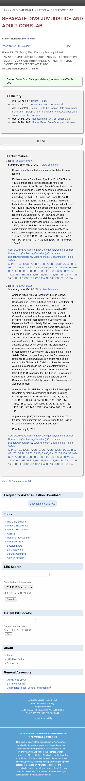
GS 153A (29, 278)
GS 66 (45, 267)
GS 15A (61, 263)
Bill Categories (15, 549)
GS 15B (71, 263)
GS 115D (33, 271)
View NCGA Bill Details (16, 45)
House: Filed (39, 100)
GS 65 (37, 267)
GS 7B (36, 263)
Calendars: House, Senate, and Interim (29, 687)
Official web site (16, 679)
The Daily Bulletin (16, 521)
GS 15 (52, 263)
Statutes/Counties (16, 553)
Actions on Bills (15, 541)
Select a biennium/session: (18, 582)
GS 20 (21, 267)
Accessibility (46, 718)
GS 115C (22, 271)
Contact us (12, 663)
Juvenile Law (33, 249)
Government (53, 253)
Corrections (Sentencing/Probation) (27, 253)
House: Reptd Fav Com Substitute (51, 118)
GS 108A (73, 267)
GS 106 (63, 267)
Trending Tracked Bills (19, 537)
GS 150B (18, 278)
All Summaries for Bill (19, 481)
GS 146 (59, 274)
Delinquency (48, 249)
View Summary (50, 164)
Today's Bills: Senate (18, 529)
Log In (36, 718)
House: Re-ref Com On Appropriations (53, 122)
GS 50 (29, 267)
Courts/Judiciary (16, 249)
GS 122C (44, 271)
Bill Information (16, 683)
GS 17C (12, 267)
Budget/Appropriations (20, 256)
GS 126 (55, 271)
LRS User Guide (16, 659)
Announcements (16, 557)
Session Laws (14, 545)
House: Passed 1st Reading (46, 104)
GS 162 (50, 278)
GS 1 (21, 263)
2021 (70, 45)
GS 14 (45, 263)
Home (6, 10)
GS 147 (69, 274)
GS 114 (12, 271)
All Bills (11, 533)
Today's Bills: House (17, 525)
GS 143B (49, 274)
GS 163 (59, 278)
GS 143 (39, 274)
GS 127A (65, 271)
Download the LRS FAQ (42, 503)
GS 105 (53, 267)
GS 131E (20, 274)
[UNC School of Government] (41, 3)
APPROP (13, 263)
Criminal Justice (65, 249)
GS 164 (69, 278)
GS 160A (40, 278)
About (10, 655)
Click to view (27, 38)
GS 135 (30, 274)
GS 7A (28, 263)
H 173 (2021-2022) (22, 161)
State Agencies (41, 256)
